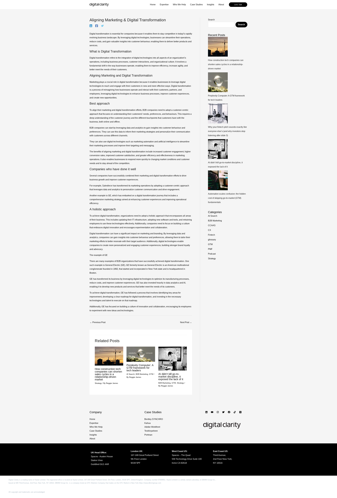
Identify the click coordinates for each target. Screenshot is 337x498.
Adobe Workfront (152, 427)
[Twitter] (102, 25)
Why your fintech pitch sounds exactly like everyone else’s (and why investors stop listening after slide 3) (227, 131)
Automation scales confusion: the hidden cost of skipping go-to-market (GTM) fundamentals (227, 198)
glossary (212, 239)
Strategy (98, 383)
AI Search (131, 374)
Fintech (211, 235)
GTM (151, 374)
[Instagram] (218, 412)
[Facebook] (96, 25)
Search (211, 20)
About (92, 438)
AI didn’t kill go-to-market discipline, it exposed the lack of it (170, 377)
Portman (148, 435)
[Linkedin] (91, 25)
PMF (210, 249)
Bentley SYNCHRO (153, 419)
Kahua (147, 423)
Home (92, 419)
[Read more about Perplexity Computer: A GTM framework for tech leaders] (141, 354)
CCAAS (211, 225)
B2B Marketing (142, 374)
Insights (93, 435)
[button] (238, 4)
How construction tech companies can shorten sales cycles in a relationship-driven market (108, 374)
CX (209, 230)
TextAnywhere (151, 431)
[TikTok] (235, 412)
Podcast (212, 254)
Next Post (186, 322)
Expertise (94, 423)
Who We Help (96, 427)
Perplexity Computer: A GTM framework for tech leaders (140, 368)
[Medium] (240, 412)
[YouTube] (212, 412)
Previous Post (97, 322)
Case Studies (96, 431)
